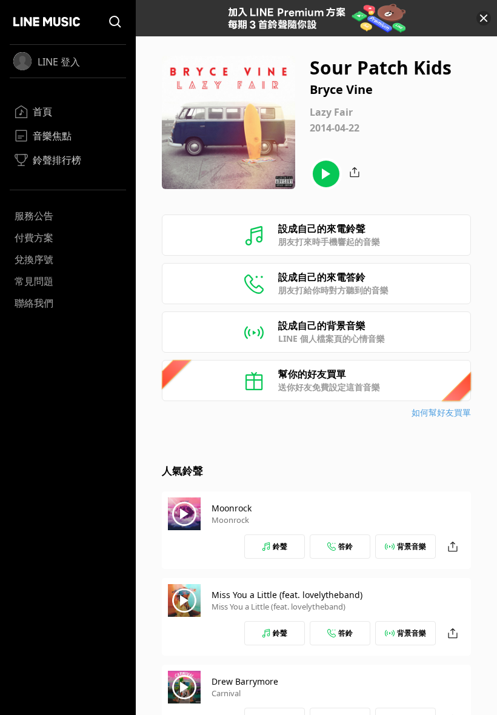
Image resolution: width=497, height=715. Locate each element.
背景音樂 (411, 546)
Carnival (226, 693)
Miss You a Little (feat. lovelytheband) (287, 594)
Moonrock (232, 508)
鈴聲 (280, 546)
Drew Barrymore (245, 681)
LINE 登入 (59, 61)
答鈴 (345, 546)
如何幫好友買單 (441, 412)
